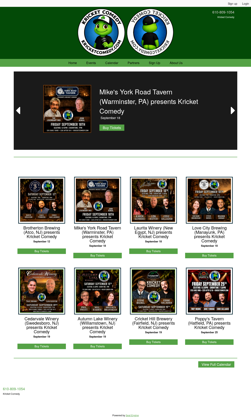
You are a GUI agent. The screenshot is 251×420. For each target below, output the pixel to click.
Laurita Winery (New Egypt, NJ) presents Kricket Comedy (153, 232)
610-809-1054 (223, 11)
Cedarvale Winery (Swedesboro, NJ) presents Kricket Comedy (42, 325)
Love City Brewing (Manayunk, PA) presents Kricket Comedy (209, 234)
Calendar (111, 63)
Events (91, 63)
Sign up (232, 3)
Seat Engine (132, 415)
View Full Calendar (216, 364)
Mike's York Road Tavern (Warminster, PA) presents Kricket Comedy (97, 234)
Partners (133, 63)
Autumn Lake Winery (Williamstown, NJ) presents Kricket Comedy (97, 325)
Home (72, 63)
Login (245, 3)
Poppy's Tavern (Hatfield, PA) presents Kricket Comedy (209, 322)
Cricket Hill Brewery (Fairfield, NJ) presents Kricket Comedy (153, 322)
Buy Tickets (112, 127)
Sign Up (154, 63)
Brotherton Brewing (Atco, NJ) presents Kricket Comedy (41, 232)
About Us (176, 63)
